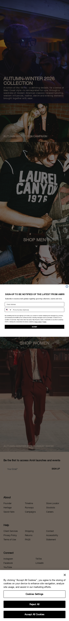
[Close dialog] (67, 286)
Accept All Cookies (34, 614)
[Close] (65, 575)
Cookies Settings (34, 594)
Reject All (34, 604)
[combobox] (8, 310)
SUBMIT (34, 327)
